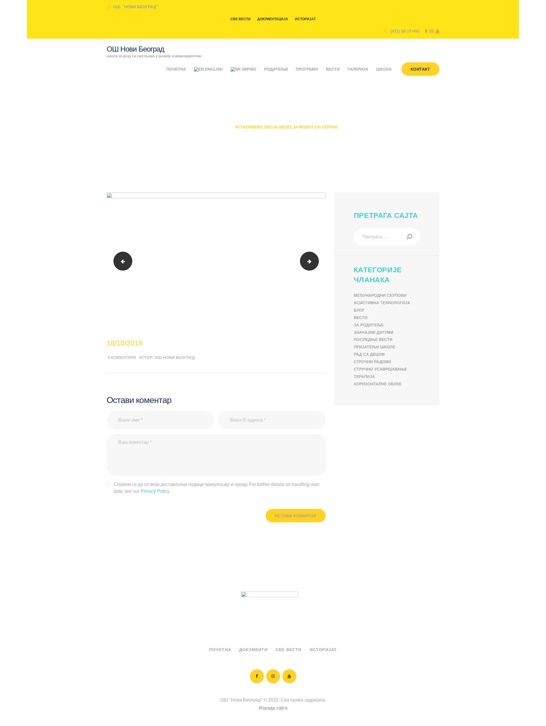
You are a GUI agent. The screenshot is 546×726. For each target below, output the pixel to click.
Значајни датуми (373, 332)
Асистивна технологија (382, 302)
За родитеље (369, 325)
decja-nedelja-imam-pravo (120, 261)
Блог (359, 310)
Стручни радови (372, 361)
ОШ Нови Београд (175, 357)
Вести (360, 317)
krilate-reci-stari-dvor (316, 261)
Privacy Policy (155, 491)
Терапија (364, 376)
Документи (253, 649)
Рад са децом (369, 354)
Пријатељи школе (374, 347)
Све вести (289, 649)
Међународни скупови (380, 295)
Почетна (218, 127)
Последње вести (373, 339)
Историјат (323, 649)
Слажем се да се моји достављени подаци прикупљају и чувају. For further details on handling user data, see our (216, 488)
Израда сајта (273, 707)
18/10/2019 (124, 343)
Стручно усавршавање (380, 369)
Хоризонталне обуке (378, 384)
